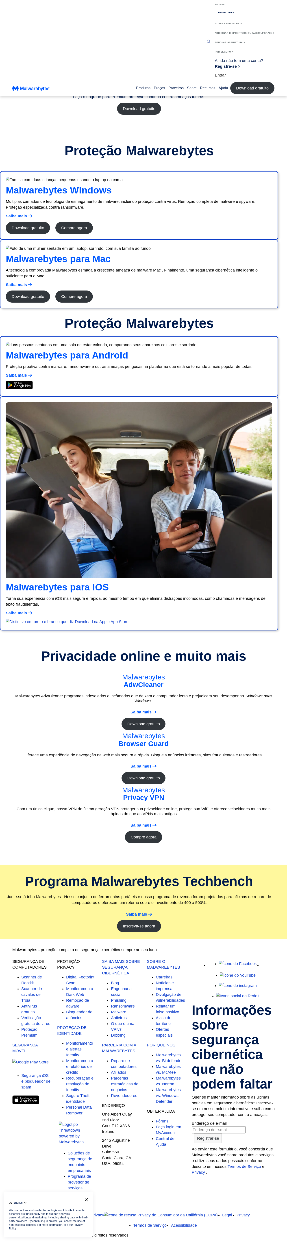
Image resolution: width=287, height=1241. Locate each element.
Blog (115, 983)
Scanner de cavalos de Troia (31, 994)
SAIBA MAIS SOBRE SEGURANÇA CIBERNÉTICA (121, 967)
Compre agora (74, 228)
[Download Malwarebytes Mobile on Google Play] (19, 388)
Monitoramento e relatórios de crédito (79, 1067)
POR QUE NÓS (161, 1045)
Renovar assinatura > (230, 42)
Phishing (118, 1000)
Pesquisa (209, 42)
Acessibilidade (184, 1225)
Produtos (143, 88)
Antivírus (119, 1018)
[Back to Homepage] (31, 89)
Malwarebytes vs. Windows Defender (168, 1096)
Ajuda (223, 88)
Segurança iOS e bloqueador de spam (35, 1081)
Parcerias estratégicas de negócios (124, 1084)
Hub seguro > (224, 52)
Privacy (199, 1172)
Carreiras (164, 977)
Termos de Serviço (244, 1166)
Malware (118, 1012)
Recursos (207, 88)
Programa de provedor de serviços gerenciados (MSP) (79, 1188)
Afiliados (118, 1072)
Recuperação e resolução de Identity (79, 1084)
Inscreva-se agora (139, 926)
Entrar (220, 4)
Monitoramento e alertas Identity (79, 1049)
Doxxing (118, 1035)
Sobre (192, 88)
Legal (227, 1215)
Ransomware (123, 1006)
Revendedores (124, 1095)
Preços (159, 88)
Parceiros (176, 88)
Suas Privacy (92, 1215)
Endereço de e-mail (209, 1123)
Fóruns (162, 1121)
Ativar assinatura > (228, 23)
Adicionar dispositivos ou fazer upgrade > (245, 33)
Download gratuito (252, 88)
